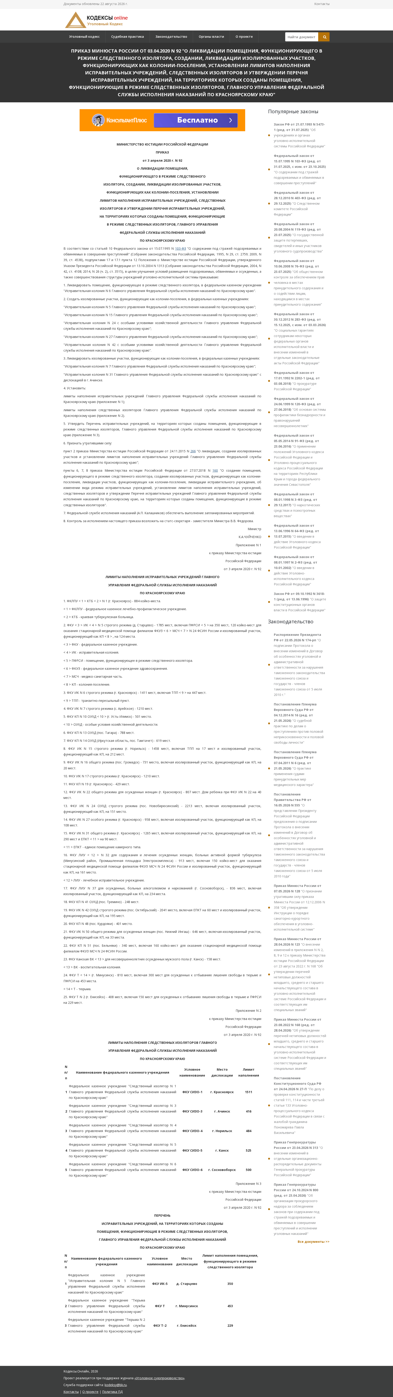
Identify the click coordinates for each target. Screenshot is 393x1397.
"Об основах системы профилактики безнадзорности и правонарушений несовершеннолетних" (300, 412)
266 (193, 451)
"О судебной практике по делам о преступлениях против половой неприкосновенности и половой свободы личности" (299, 723)
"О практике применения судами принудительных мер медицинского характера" (295, 768)
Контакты (322, 4)
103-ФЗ (180, 248)
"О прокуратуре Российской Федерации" (297, 380)
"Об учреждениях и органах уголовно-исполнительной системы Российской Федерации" (299, 135)
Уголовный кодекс (84, 36)
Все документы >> (314, 1241)
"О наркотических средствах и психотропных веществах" (297, 505)
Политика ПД (112, 1391)
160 (215, 470)
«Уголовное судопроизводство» (159, 1378)
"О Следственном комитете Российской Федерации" (297, 203)
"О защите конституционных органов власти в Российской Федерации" (300, 602)
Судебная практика (127, 36)
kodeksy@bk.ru (116, 1385)
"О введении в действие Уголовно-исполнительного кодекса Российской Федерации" (295, 570)
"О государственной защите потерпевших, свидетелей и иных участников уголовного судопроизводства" (299, 237)
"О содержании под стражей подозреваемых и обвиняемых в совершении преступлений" (300, 169)
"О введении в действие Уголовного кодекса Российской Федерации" (297, 536)
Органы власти (211, 36)
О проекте (244, 36)
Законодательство (171, 36)
